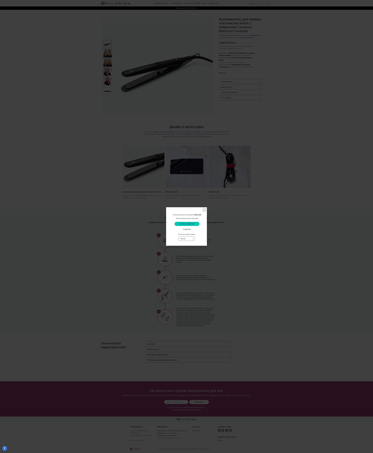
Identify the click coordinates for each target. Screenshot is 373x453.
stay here (188, 229)
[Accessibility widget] (4, 448)
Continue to (187, 224)
